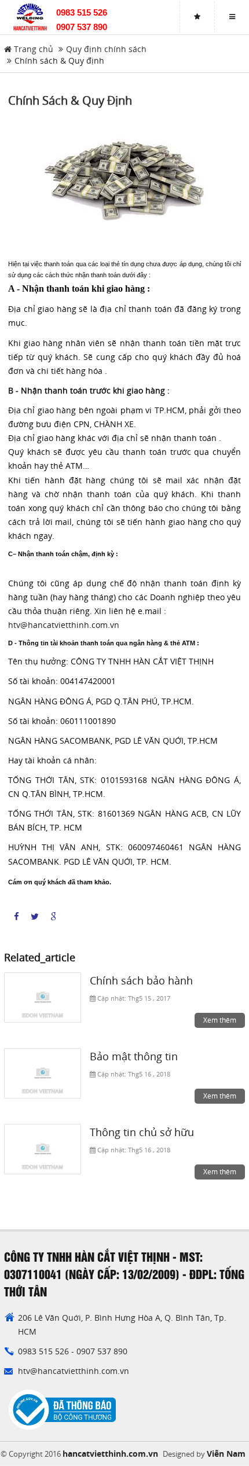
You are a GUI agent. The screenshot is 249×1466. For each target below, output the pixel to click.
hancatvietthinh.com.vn (110, 1453)
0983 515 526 (81, 12)
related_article (39, 958)
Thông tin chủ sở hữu (142, 1132)
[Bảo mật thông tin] (42, 1073)
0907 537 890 (81, 27)
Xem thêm (219, 1020)
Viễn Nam (226, 1453)
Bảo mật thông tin (134, 1056)
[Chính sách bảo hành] (42, 997)
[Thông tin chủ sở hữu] (42, 1149)
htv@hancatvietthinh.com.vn (63, 624)
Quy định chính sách (106, 48)
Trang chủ (32, 48)
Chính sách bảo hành (141, 980)
